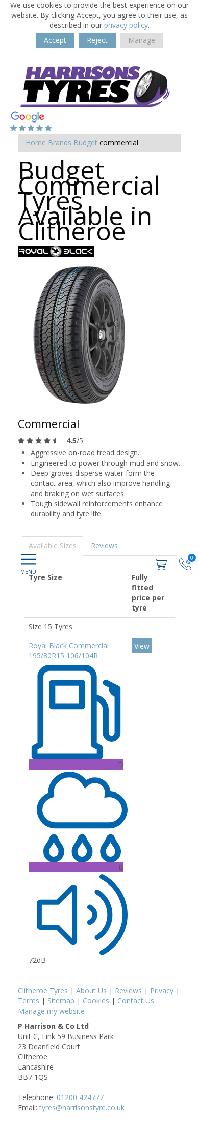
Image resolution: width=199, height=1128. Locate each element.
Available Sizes (53, 546)
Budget (85, 142)
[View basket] (162, 563)
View (142, 646)
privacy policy (126, 25)
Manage (141, 40)
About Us (91, 990)
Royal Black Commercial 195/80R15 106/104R (69, 650)
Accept (55, 40)
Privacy (161, 990)
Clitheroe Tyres (43, 990)
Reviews (104, 546)
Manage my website (51, 1011)
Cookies (96, 1000)
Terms (28, 1000)
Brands (59, 142)
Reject (97, 40)
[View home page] (94, 84)
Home (36, 142)
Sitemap (60, 1000)
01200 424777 (80, 1097)
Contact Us (135, 1000)
